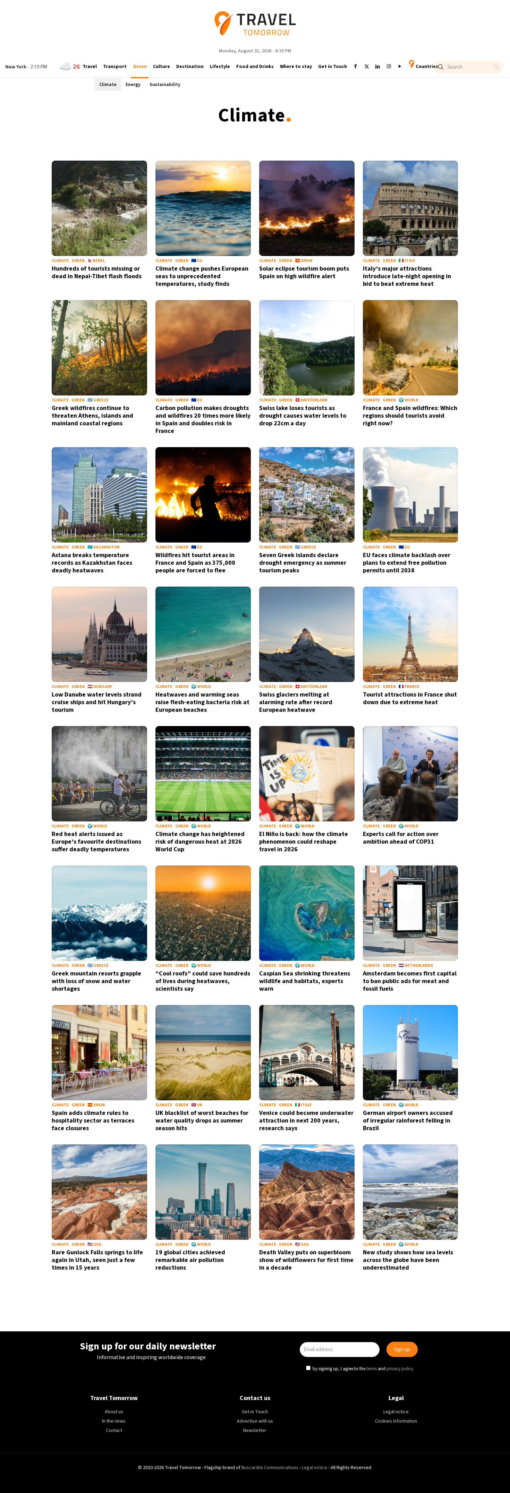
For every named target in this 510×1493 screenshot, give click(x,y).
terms (322, 778)
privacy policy (350, 778)
